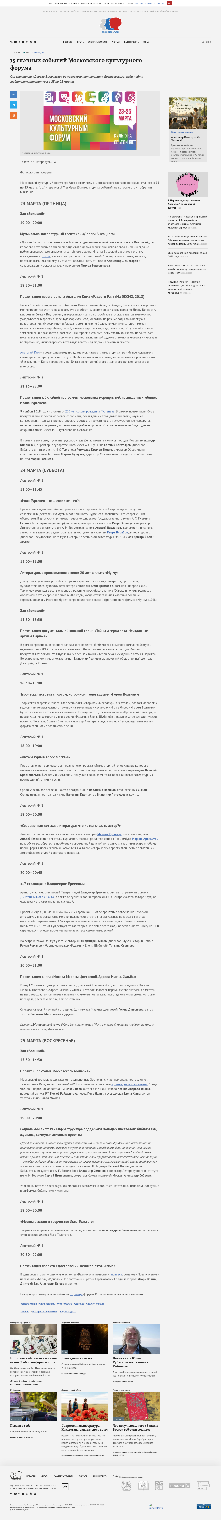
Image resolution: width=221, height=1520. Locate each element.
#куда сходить (46, 1303)
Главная (25, 1311)
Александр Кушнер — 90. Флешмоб (185, 139)
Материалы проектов (44, 1311)
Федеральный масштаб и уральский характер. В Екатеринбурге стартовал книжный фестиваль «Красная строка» (187, 222)
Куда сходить (38, 52)
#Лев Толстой (64, 1303)
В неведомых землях (76, 1358)
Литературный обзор (71, 1390)
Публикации (16, 1390)
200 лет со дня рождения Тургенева (90, 411)
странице (76, 1294)
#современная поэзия (123, 1381)
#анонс (100, 1303)
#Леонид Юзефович (19, 1381)
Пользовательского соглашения (149, 3)
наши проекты (131, 41)
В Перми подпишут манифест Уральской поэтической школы (185, 204)
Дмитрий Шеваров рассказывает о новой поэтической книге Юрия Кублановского (135, 1374)
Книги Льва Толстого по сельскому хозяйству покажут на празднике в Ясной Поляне (187, 269)
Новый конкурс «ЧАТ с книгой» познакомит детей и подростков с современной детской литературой (186, 287)
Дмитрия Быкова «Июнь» (37, 897)
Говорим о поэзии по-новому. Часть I (29, 1431)
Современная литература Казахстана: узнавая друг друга (84, 1427)
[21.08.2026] (33, 1392)
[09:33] (84, 1325)
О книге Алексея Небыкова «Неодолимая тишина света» (83, 1366)
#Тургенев (78, 1303)
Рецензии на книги (70, 1322)
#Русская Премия (96, 1455)
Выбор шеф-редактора (21, 1322)
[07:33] (136, 1325)
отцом (46, 256)
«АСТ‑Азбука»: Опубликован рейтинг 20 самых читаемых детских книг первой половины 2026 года (187, 240)
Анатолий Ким (30, 352)
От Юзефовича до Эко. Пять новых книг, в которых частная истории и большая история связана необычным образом (32, 1372)
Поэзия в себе (20, 1426)
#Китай (141, 1452)
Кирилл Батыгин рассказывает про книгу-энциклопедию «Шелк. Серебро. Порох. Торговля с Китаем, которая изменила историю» (135, 1441)
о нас (146, 41)
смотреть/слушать (97, 41)
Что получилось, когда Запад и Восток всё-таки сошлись (135, 1427)
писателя (116, 1274)
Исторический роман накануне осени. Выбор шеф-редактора (33, 1360)
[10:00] (33, 1325)
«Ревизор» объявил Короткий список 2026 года (187, 254)
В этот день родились (182, 132)
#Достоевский (29, 1303)
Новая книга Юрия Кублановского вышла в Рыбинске (131, 1362)
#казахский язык (80, 1455)
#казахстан (66, 1455)
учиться (116, 41)
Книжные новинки (121, 1322)
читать (80, 41)
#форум (90, 1303)
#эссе (33, 1437)
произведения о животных (129, 1084)
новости (67, 41)
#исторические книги (28, 1384)
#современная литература (73, 1373)
